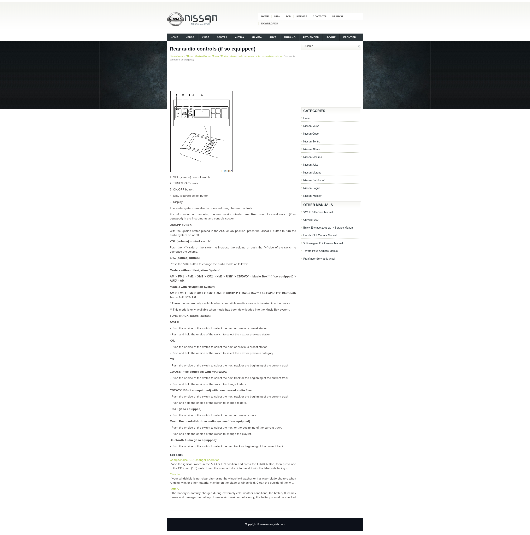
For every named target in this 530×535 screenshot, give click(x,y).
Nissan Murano (312, 172)
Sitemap (301, 16)
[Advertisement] (233, 75)
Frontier (349, 37)
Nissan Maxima (177, 56)
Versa (190, 37)
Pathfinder (311, 37)
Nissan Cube (311, 133)
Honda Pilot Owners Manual (320, 235)
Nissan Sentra (311, 141)
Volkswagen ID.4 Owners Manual (323, 243)
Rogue (331, 37)
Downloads (269, 23)
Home (265, 16)
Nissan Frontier (312, 196)
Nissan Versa (311, 126)
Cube (205, 37)
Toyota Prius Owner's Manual (320, 251)
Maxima (257, 37)
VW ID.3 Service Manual (318, 212)
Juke (273, 37)
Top (288, 16)
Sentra (222, 37)
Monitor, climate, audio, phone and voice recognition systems (251, 56)
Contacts (319, 16)
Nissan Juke (310, 164)
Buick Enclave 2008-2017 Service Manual (328, 227)
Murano (289, 37)
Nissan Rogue (311, 188)
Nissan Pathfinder (314, 180)
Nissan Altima (311, 149)
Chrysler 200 (310, 220)
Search (337, 16)
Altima (239, 37)
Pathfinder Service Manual (319, 258)
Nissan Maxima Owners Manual (203, 56)
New (277, 16)
